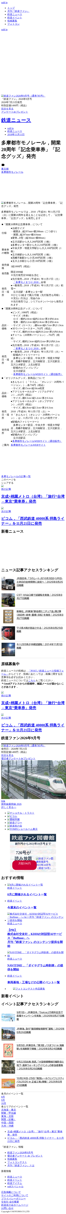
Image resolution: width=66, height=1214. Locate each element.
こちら (32, 680)
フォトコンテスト (17, 1162)
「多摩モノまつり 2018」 (27, 282)
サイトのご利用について (14, 1195)
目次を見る (7, 755)
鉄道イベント (14, 17)
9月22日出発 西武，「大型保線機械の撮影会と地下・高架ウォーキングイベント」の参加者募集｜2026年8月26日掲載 (40, 1065)
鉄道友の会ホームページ (14, 1205)
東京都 (5, 169)
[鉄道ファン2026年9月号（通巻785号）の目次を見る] (23, 95)
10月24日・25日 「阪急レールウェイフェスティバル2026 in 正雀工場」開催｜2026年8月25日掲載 (40, 1081)
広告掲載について (11, 1192)
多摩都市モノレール (12, 172)
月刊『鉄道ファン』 (18, 11)
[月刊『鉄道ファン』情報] (33, 32)
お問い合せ (7, 1208)
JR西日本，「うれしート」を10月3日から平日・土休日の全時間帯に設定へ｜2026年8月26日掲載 (40, 581)
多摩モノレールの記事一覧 (16, 476)
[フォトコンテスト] (33, 45)
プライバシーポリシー (13, 1198)
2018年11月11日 (16, 134)
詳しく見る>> (8, 807)
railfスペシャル (15, 1186)
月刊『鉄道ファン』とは (20, 1165)
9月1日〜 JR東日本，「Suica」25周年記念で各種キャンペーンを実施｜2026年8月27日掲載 (40, 1015)
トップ (11, 8)
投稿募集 (12, 20)
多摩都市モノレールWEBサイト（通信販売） (38, 374)
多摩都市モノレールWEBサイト (28, 445)
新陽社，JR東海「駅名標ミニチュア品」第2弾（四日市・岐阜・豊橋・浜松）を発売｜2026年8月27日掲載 (40, 614)
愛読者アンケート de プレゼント (25, 1155)
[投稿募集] (33, 42)
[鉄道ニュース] (33, 35)
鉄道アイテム (14, 1183)
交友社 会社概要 (10, 1202)
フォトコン (13, 24)
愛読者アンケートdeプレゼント (18, 758)
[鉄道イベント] (33, 39)
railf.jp (4, 2)
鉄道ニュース (14, 14)
